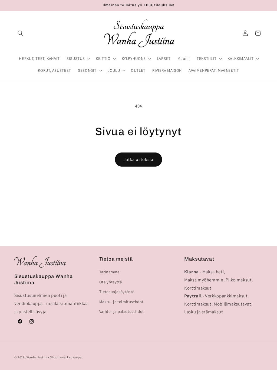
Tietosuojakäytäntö (116, 291)
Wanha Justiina (38, 357)
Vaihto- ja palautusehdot (121, 311)
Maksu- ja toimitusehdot (121, 301)
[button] (20, 33)
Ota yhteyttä (110, 281)
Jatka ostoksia (139, 159)
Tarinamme (109, 271)
